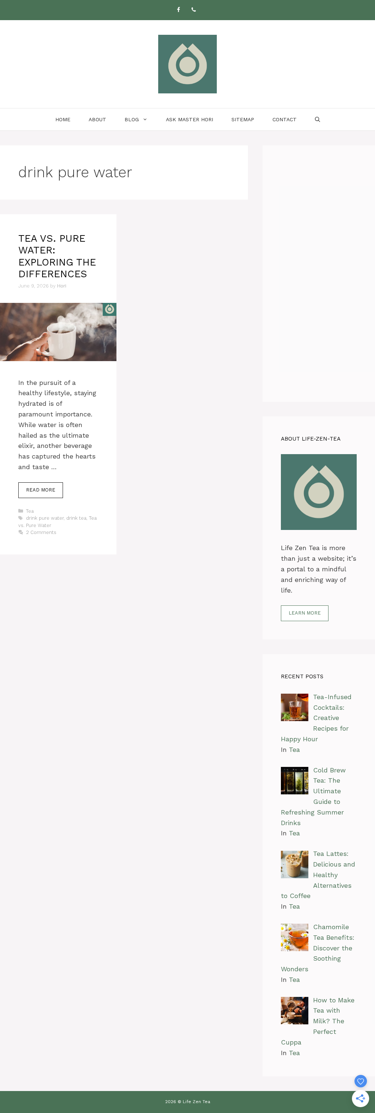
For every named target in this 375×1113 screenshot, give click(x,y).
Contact (284, 119)
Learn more (305, 613)
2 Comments (41, 532)
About (97, 119)
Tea (30, 511)
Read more (40, 490)
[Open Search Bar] (317, 119)
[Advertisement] (319, 273)
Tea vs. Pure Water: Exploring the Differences (57, 256)
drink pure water (45, 518)
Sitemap (242, 119)
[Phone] (194, 10)
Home (62, 119)
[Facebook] (178, 10)
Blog (132, 119)
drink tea (76, 518)
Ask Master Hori (189, 119)
